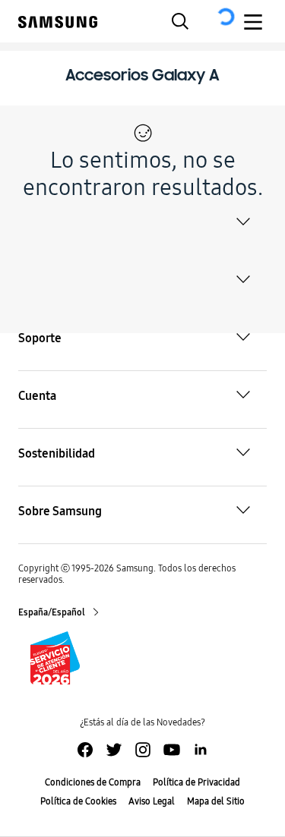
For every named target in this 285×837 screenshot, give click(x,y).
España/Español (52, 612)
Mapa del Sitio (216, 801)
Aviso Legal (151, 801)
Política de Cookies (78, 801)
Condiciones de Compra (93, 782)
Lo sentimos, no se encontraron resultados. (143, 173)
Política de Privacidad (196, 782)
